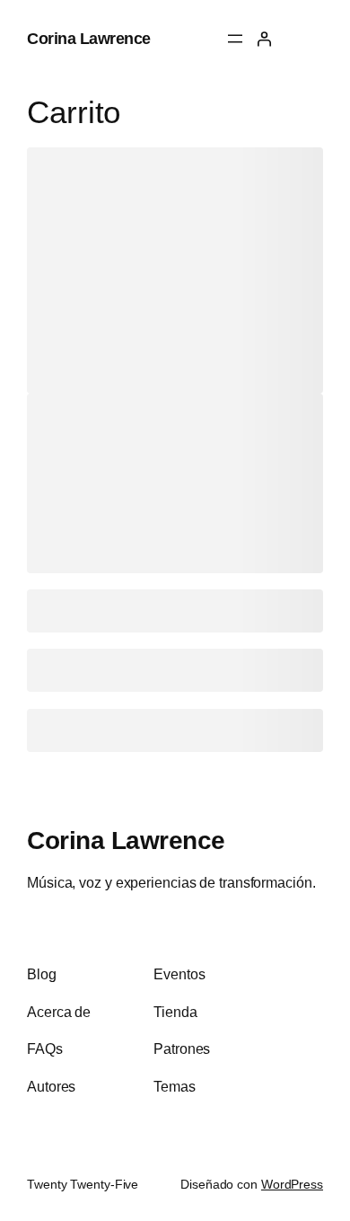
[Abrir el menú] (235, 38)
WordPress (292, 1184)
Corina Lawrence (89, 38)
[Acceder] (264, 39)
